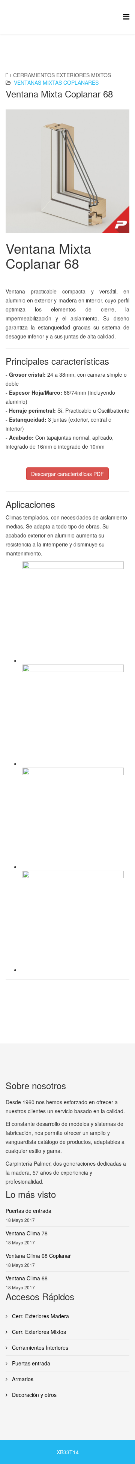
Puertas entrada (30, 1363)
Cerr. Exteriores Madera (39, 1316)
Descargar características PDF (67, 474)
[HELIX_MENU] (126, 16)
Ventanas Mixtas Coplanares (56, 82)
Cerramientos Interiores (39, 1347)
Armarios (21, 1379)
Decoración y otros (33, 1394)
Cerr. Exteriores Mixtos (38, 1331)
